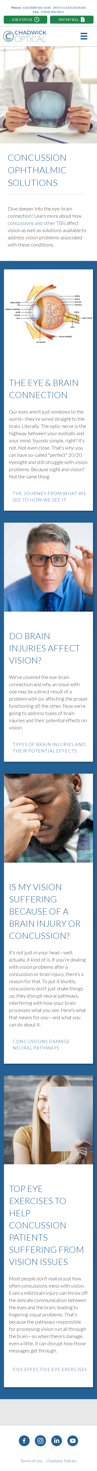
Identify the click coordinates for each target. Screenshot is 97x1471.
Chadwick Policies (61, 1460)
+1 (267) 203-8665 (73, 7)
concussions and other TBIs (36, 223)
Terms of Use (31, 1460)
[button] (25, 20)
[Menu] (85, 36)
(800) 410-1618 (39, 7)
